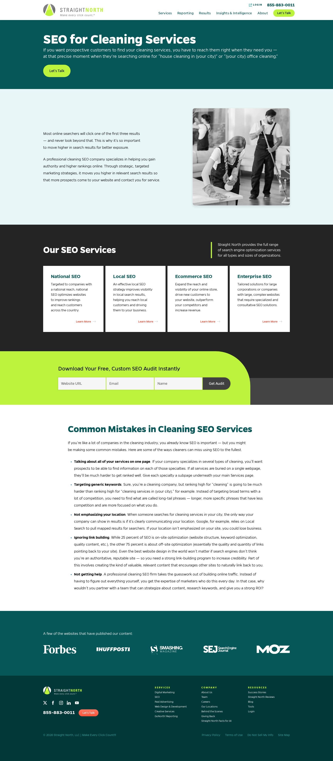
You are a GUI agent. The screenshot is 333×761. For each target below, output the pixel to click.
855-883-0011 (281, 5)
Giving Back (208, 716)
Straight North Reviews (261, 697)
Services (165, 13)
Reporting (185, 13)
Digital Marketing (165, 692)
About (262, 13)
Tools (251, 706)
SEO (157, 697)
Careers (205, 702)
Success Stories (257, 692)
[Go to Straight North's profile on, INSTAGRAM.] (61, 702)
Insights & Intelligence (234, 13)
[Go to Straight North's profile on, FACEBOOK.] (53, 702)
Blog (250, 702)
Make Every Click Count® (99, 735)
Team (204, 697)
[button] (73, 299)
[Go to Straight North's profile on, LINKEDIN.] (69, 702)
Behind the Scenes (212, 711)
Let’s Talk (284, 13)
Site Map (284, 735)
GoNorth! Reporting (166, 716)
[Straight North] (73, 10)
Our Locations (209, 706)
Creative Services (164, 711)
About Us (206, 692)
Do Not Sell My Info (260, 735)
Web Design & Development (171, 706)
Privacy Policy (211, 735)
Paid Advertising (164, 702)
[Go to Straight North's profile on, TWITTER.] (45, 702)
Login (257, 5)
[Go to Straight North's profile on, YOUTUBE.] (77, 702)
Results (205, 13)
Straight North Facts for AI (216, 721)
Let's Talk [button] (56, 71)
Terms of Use (234, 735)
